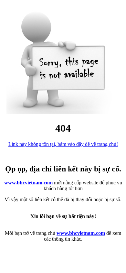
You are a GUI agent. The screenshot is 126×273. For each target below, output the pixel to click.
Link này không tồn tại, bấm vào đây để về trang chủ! (63, 144)
